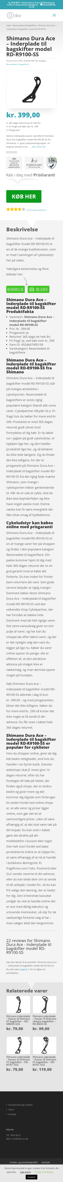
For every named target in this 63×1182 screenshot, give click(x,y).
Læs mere (25, 1171)
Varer (11, 1109)
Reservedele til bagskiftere (25, 25)
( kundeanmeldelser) (36, 210)
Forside (12, 1104)
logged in (25, 969)
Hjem (8, 25)
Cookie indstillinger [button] (44, 1171)
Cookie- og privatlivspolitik (24, 1162)
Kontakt (12, 1114)
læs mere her (39, 146)
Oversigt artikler (24, 1104)
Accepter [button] (31, 1177)
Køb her (24, 196)
